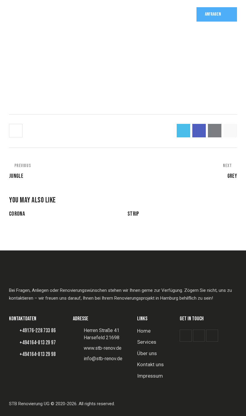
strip (133, 213)
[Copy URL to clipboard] (230, 130)
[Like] (16, 130)
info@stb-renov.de (103, 358)
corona (17, 213)
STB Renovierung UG (29, 403)
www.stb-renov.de (103, 348)
